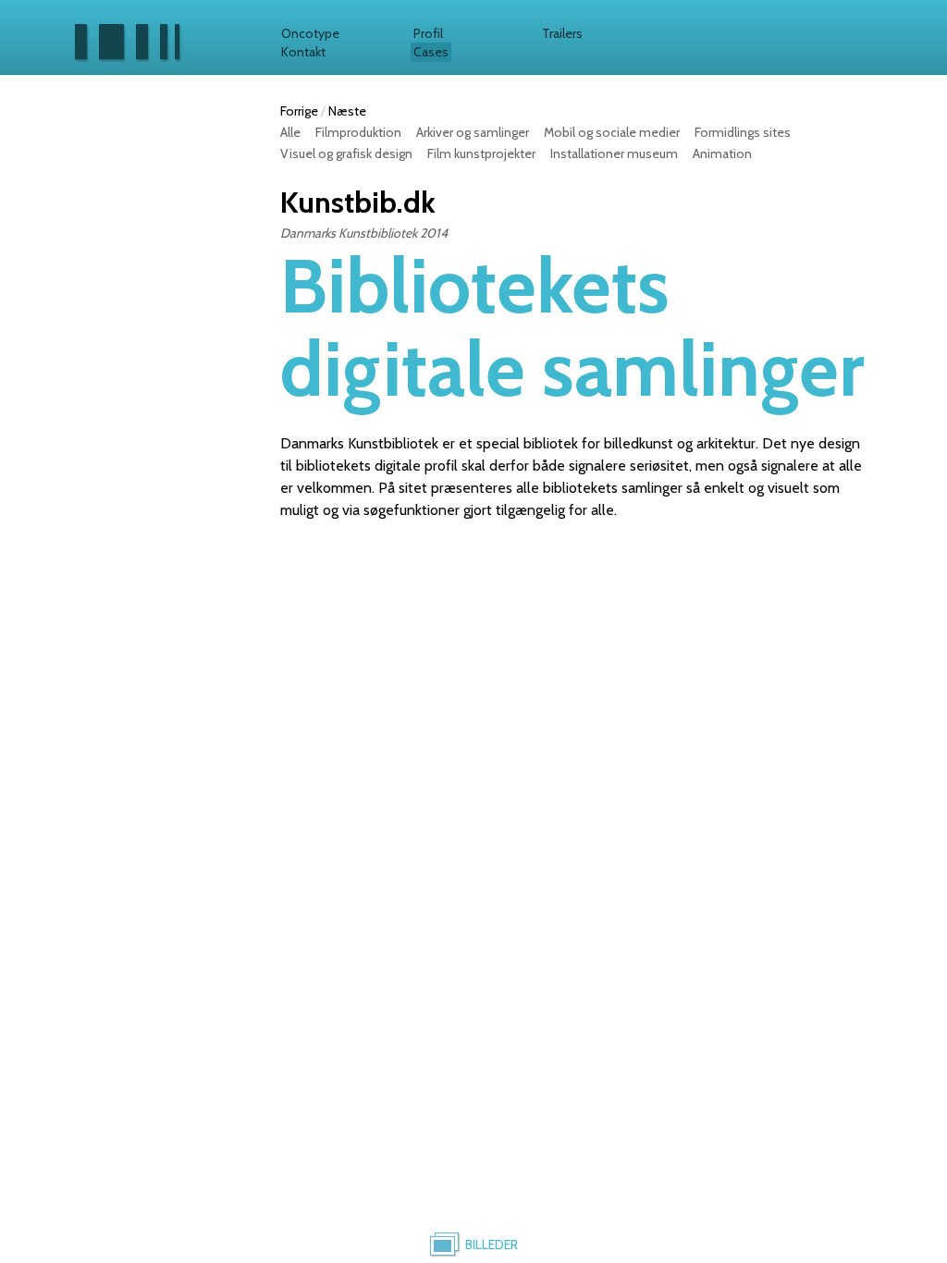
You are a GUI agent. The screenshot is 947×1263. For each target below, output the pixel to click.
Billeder (491, 1244)
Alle (290, 132)
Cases (431, 51)
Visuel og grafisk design (346, 153)
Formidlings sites (743, 132)
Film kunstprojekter (481, 153)
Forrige (299, 111)
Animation (722, 153)
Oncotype (310, 33)
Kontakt (303, 51)
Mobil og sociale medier (612, 132)
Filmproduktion (358, 132)
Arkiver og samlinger (472, 132)
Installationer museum (614, 153)
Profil (428, 33)
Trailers (562, 33)
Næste (347, 111)
